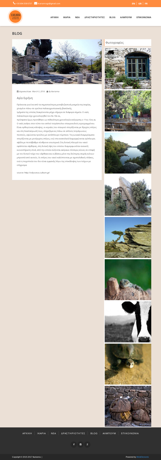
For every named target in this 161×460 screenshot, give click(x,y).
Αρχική (54, 17)
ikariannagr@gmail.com (49, 3)
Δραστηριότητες (94, 17)
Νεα (77, 17)
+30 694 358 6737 (24, 3)
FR (146, 3)
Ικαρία (66, 17)
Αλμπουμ (126, 17)
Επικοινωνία (143, 17)
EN (133, 3)
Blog (112, 17)
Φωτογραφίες (114, 42)
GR (140, 3)
